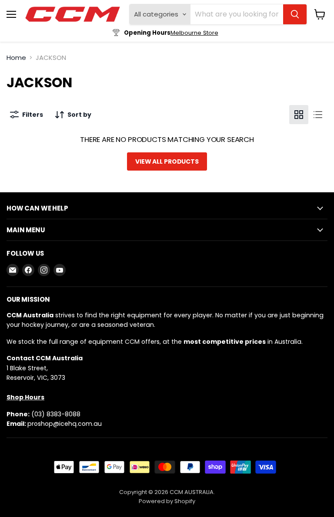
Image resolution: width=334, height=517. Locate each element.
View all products (167, 161)
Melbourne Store (194, 33)
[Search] (295, 14)
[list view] (317, 114)
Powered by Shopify (167, 501)
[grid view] (298, 114)
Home (16, 57)
